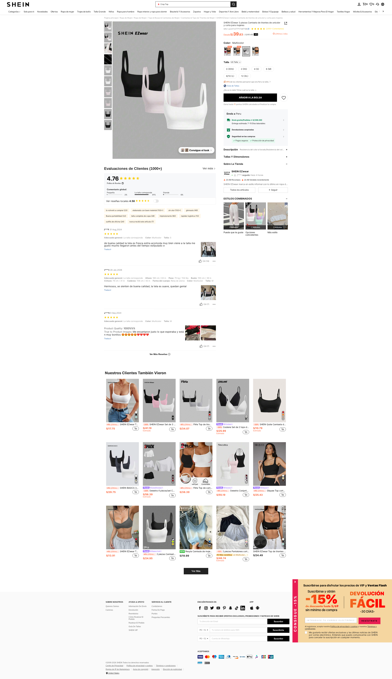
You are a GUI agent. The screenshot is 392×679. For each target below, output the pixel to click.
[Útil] (200, 261)
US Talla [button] (234, 62)
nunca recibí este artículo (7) (141, 221)
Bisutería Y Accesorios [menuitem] (180, 11)
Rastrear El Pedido (136, 623)
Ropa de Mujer (126, 18)
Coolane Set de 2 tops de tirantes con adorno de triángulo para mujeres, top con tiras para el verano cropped (233, 427)
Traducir (107, 249)
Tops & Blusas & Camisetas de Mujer (163, 18)
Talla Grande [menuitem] (100, 11)
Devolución (133, 610)
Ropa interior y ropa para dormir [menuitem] (152, 11)
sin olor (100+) (174, 210)
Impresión (155, 669)
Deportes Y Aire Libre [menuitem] (229, 11)
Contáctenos (157, 606)
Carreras (109, 610)
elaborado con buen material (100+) (148, 210)
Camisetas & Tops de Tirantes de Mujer (198, 18)
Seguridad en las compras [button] (243, 136)
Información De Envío (138, 606)
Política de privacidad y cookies (139, 666)
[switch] (156, 201)
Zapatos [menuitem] (197, 11)
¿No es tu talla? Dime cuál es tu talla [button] (239, 90)
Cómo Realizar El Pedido (136, 618)
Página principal (111, 18)
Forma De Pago (158, 610)
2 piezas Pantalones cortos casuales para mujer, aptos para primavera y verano (233, 551)
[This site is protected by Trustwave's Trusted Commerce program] (200, 663)
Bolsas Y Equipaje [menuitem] (270, 11)
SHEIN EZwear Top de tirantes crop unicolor (122, 424)
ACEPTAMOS (203, 652)
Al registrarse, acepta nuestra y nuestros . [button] (341, 627)
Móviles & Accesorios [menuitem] (362, 11)
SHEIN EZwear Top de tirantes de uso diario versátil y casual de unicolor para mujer (269, 551)
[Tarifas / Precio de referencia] (244, 35)
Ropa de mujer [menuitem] (67, 11)
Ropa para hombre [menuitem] (125, 11)
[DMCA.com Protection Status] (207, 663)
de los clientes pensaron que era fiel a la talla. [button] (247, 82)
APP (251, 602)
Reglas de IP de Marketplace (118, 669)
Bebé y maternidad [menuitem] (250, 11)
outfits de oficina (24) (115, 221)
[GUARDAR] (284, 97)
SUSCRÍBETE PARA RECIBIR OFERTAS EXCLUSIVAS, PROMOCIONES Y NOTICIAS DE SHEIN (238, 616)
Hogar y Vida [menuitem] (210, 11)
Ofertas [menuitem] (54, 11)
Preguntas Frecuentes (161, 617)
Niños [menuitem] (111, 11)
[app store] (252, 609)
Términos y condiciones (166, 666)
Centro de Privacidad (114, 666)
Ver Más (196, 571)
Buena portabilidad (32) (116, 216)
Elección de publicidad (172, 669)
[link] (365, 4)
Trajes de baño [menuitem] (84, 11)
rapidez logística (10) (190, 216)
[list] (222, 608)
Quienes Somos (112, 606)
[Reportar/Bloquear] (214, 261)
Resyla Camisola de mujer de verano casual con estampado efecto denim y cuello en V (196, 551)
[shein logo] (18, 4)
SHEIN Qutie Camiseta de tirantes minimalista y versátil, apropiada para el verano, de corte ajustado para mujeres (270, 424)
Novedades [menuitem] (42, 11)
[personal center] (359, 4)
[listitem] (234, 215)
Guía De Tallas (135, 626)
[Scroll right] (383, 12)
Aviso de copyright (140, 669)
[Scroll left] (379, 12)
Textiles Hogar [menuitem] (343, 11)
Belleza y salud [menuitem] (288, 11)
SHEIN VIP (133, 630)
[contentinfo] (243, 657)
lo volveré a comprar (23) (116, 210)
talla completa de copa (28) (143, 216)
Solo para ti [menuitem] (29, 11)
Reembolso (133, 614)
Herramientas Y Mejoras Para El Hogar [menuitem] (316, 11)
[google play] (257, 609)
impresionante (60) (168, 216)
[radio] (227, 51)
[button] (377, 4)
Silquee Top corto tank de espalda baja (269, 490)
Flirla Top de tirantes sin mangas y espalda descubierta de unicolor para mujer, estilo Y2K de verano (196, 424)
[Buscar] (233, 4)
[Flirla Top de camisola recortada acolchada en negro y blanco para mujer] (196, 464)
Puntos (154, 614)
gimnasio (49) (192, 210)
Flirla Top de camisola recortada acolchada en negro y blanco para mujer (196, 488)
